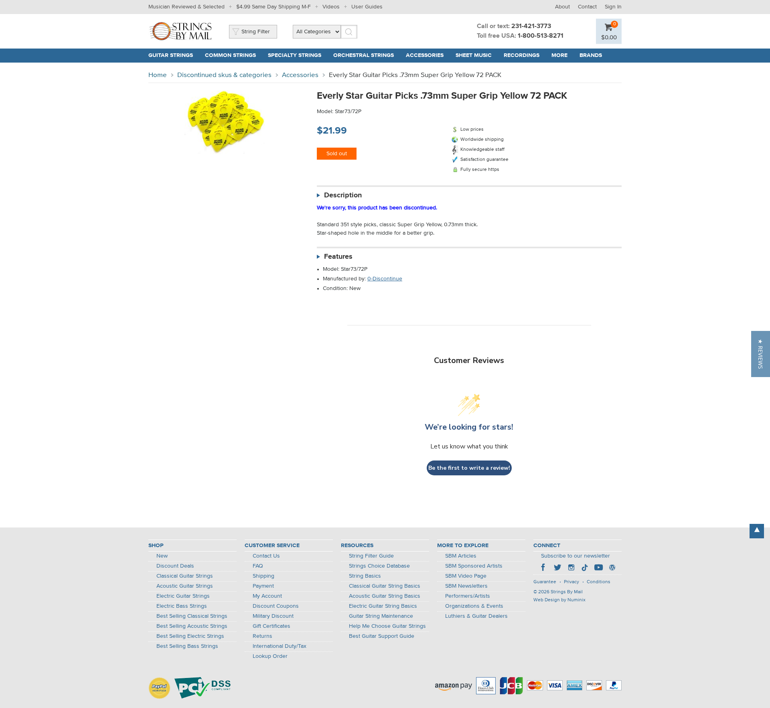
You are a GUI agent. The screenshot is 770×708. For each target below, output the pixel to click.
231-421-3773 (531, 26)
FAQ (258, 566)
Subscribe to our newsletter (575, 556)
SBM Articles (460, 556)
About (562, 7)
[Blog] (612, 568)
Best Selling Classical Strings (191, 616)
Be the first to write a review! (469, 468)
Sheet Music (474, 55)
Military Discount (273, 616)
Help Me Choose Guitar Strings (387, 626)
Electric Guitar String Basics (383, 606)
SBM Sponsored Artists (474, 566)
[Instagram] (571, 568)
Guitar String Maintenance (381, 616)
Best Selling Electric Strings (190, 636)
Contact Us (266, 556)
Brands (591, 55)
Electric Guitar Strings (183, 596)
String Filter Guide (371, 556)
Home (157, 75)
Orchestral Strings (363, 55)
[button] (760, 354)
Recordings (521, 55)
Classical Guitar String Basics (384, 586)
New (162, 556)
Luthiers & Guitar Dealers (476, 616)
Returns (262, 636)
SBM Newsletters (466, 586)
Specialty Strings (294, 55)
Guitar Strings (170, 55)
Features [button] (338, 256)
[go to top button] (757, 531)
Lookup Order (270, 656)
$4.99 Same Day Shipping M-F (273, 7)
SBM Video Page (465, 576)
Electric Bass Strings (181, 606)
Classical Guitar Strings (184, 576)
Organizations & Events (474, 606)
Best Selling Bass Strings (187, 646)
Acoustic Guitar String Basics (384, 596)
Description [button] (343, 195)
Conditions (598, 582)
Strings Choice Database (379, 566)
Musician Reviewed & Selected (186, 7)
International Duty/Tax (279, 646)
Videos (331, 7)
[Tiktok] (585, 568)
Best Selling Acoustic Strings (191, 626)
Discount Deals (175, 566)
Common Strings (230, 55)
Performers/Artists (467, 596)
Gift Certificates (271, 626)
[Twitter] (557, 568)
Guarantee (544, 582)
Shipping (263, 576)
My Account (267, 596)
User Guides (367, 7)
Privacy (571, 582)
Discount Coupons (276, 606)
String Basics (365, 576)
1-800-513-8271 (540, 36)
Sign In (613, 7)
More (559, 55)
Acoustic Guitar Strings (184, 586)
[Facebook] (544, 568)
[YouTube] (598, 568)
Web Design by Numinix (559, 600)
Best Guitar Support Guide (381, 636)
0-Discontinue (384, 279)
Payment (263, 586)
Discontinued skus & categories (224, 75)
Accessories (425, 55)
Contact (587, 7)
